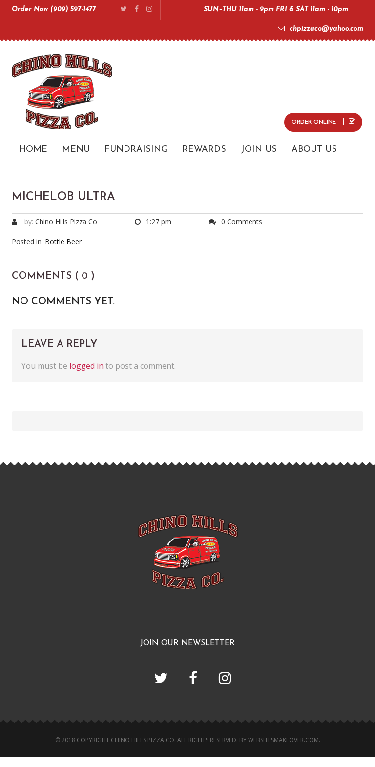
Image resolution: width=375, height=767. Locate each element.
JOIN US (259, 149)
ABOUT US (314, 149)
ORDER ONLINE (315, 122)
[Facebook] (137, 9)
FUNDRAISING (135, 149)
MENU (76, 149)
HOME (33, 149)
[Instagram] (149, 9)
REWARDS (204, 149)
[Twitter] (124, 9)
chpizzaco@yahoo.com (326, 29)
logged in (86, 366)
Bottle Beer (63, 241)
